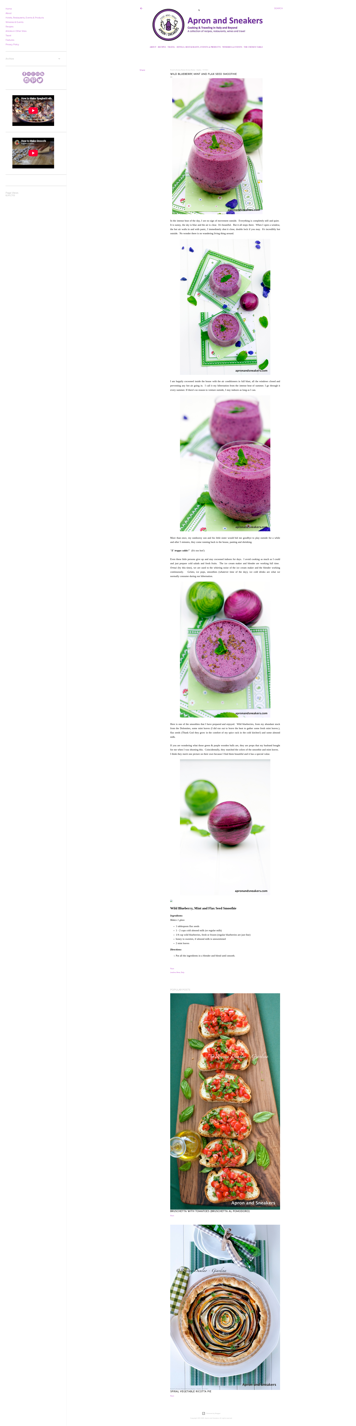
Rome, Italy (180, 972)
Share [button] (142, 70)
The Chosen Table (253, 47)
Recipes (162, 47)
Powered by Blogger (213, 1413)
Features (10, 40)
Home (9, 9)
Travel (171, 47)
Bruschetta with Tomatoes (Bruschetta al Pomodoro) (210, 1211)
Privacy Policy (12, 44)
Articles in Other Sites (16, 31)
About (153, 47)
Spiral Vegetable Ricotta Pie (190, 1391)
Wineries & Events (232, 47)
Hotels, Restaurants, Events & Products (199, 47)
